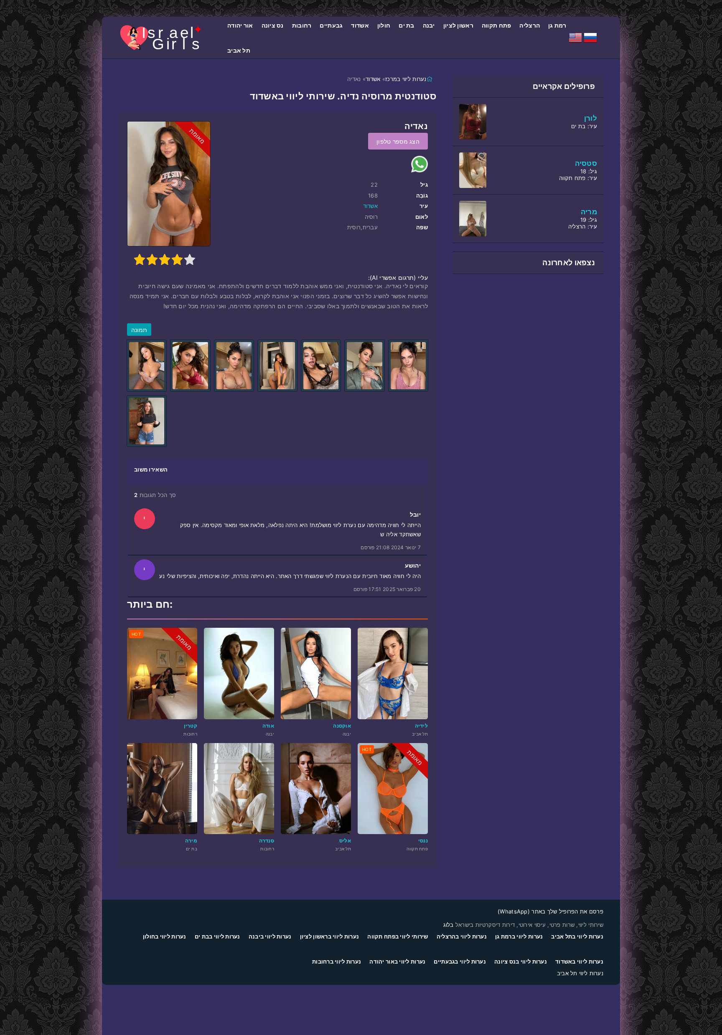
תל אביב (238, 50)
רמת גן (557, 25)
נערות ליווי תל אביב (580, 973)
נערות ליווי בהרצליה (462, 936)
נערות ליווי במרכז (406, 79)
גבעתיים (331, 25)
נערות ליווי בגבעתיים (460, 961)
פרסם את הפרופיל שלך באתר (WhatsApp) (550, 911)
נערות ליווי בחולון (164, 936)
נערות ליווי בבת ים (217, 936)
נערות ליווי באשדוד (579, 961)
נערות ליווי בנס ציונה (520, 961)
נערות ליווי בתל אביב (577, 936)
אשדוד (360, 25)
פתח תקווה (496, 25)
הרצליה (529, 25)
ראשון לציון (458, 25)
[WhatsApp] (419, 164)
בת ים (406, 25)
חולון (383, 25)
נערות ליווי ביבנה (270, 936)
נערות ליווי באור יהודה (397, 961)
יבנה (429, 25)
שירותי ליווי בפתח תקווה (397, 936)
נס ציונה (273, 25)
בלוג (448, 924)
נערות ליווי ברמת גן (519, 936)
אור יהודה (240, 25)
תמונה (139, 329)
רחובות (302, 25)
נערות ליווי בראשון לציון (329, 936)
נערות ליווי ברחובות (336, 961)
